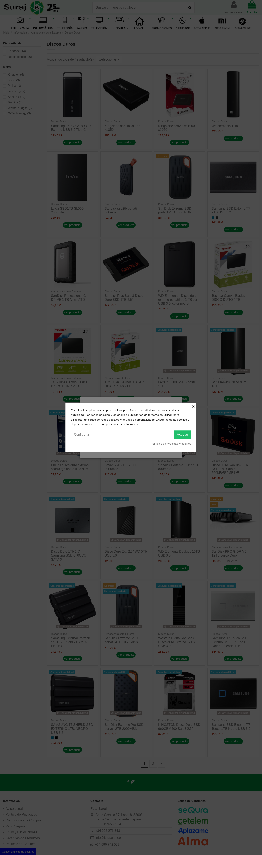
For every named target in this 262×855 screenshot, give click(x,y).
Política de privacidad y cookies (171, 443)
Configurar (81, 434)
